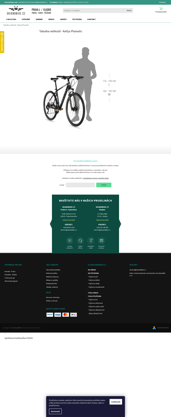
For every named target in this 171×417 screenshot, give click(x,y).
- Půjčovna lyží (93, 277)
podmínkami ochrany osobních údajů (96, 178)
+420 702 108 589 (102, 227)
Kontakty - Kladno (11, 275)
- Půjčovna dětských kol (96, 310)
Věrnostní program (11, 281)
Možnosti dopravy (52, 277)
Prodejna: (53, 2)
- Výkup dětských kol (95, 313)
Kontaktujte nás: (11, 2)
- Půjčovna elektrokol (95, 303)
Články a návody (51, 301)
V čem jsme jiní (10, 278)
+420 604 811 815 (24, 2)
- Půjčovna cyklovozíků (96, 306)
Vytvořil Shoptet (163, 328)
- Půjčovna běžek (94, 280)
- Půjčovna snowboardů (96, 287)
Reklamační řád (51, 283)
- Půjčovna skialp (94, 283)
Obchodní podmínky (53, 270)
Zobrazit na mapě (69, 220)
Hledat (129, 10)
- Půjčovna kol (93, 300)
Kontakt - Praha (10, 271)
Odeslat (103, 185)
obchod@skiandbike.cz (39, 2)
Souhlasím (115, 402)
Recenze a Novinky (52, 297)
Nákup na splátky (52, 280)
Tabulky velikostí (52, 287)
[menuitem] (11, 19)
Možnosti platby (51, 273)
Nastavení (55, 411)
